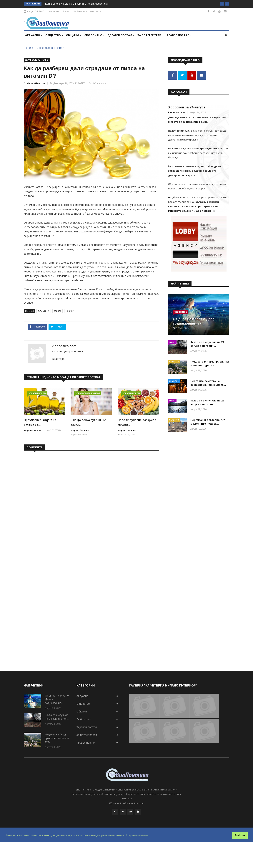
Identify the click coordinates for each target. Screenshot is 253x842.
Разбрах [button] (239, 835)
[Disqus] (91, 501)
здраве (57, 310)
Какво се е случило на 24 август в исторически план (77, 3)
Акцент (172, 342)
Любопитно (93, 35)
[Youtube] (219, 11)
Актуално (33, 35)
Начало (28, 47)
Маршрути (174, 361)
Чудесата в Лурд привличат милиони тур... (57, 738)
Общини (72, 35)
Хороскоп (54, 11)
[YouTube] (138, 812)
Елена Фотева (176, 112)
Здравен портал (120, 35)
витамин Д (43, 310)
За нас (67, 11)
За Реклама (80, 11)
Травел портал (178, 35)
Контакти (95, 11)
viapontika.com (36, 83)
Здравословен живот (50, 47)
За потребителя (149, 35)
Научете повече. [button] (137, 835)
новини (70, 310)
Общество (53, 35)
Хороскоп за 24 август (186, 107)
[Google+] (130, 812)
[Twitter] (214, 11)
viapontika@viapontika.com (67, 351)
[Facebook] (208, 11)
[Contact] (225, 11)
